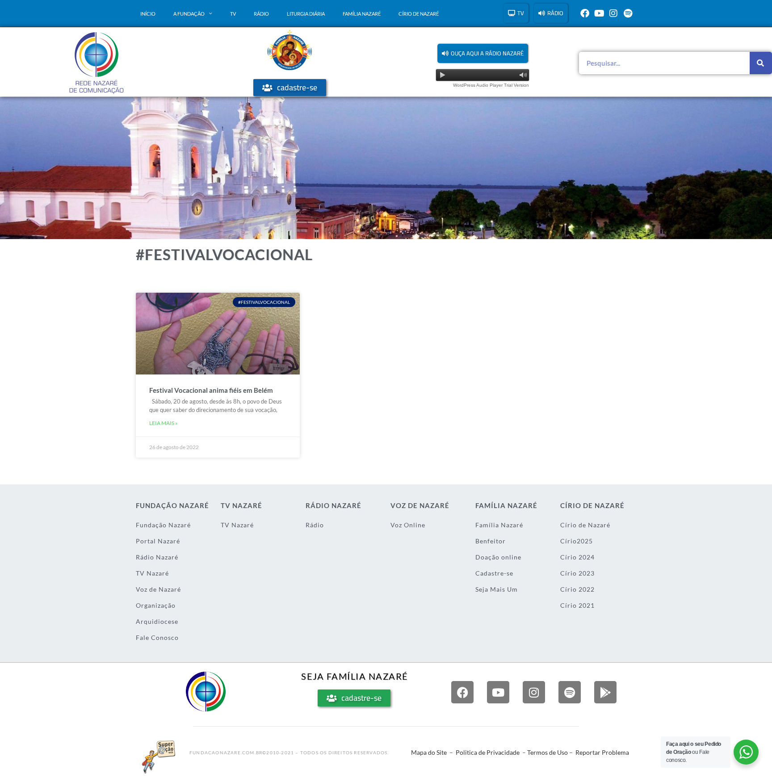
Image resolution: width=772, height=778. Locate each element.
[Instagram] (613, 13)
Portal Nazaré (158, 541)
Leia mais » (163, 423)
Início (147, 14)
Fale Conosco (157, 637)
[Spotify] (627, 13)
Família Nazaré (362, 14)
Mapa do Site (429, 752)
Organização (156, 605)
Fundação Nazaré (163, 525)
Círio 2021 (577, 605)
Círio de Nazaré (419, 14)
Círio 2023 (577, 573)
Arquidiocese (157, 621)
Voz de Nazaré (158, 589)
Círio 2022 (577, 589)
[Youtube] (599, 13)
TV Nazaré (152, 573)
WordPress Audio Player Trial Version (491, 85)
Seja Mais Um (496, 589)
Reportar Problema (602, 752)
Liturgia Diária (306, 14)
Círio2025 (576, 541)
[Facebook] (585, 13)
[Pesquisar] (761, 63)
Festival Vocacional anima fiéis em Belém (211, 390)
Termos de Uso (547, 752)
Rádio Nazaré (157, 557)
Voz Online (407, 525)
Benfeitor (490, 541)
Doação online (498, 557)
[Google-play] (605, 692)
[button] (482, 53)
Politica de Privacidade (488, 752)
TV (233, 14)
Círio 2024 (577, 557)
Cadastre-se (494, 573)
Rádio (261, 14)
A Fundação (189, 14)
